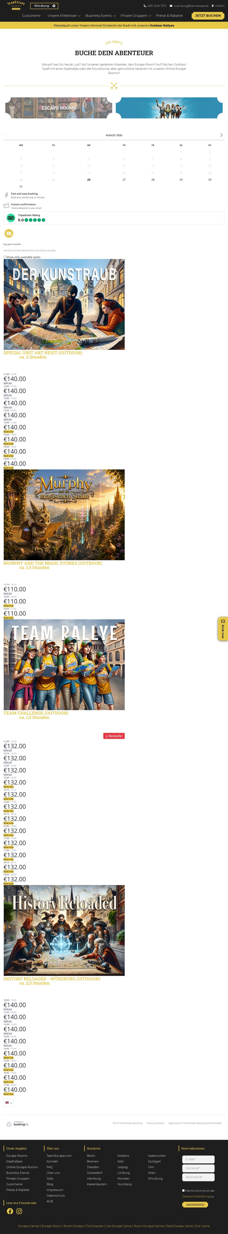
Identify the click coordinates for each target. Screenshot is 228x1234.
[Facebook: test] (10, 1214)
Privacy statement (155, 1123)
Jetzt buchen (208, 16)
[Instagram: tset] (19, 1214)
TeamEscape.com (59, 1155)
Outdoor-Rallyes (162, 25)
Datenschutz (56, 1195)
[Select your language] (9, 1103)
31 (21, 187)
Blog (50, 1184)
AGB (50, 1201)
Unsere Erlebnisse (62, 16)
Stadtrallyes (14, 1161)
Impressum (55, 1190)
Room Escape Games (149, 1226)
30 (209, 180)
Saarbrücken (157, 1155)
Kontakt (52, 1161)
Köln (121, 1161)
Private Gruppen (134, 16)
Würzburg (41, 5)
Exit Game (202, 1226)
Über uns (53, 1173)
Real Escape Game (180, 1226)
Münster (123, 1178)
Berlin (91, 1155)
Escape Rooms (59, 108)
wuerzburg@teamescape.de (191, 5)
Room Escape (74, 1226)
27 (124, 180)
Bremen (93, 1161)
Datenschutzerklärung (196, 1196)
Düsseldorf (94, 1173)
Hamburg (94, 1178)
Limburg (124, 1173)
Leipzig (123, 1167)
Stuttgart (154, 1161)
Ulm (151, 1167)
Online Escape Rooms (22, 1167)
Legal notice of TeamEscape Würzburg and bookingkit (195, 1123)
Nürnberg (125, 1184)
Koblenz (123, 1155)
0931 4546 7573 (157, 5)
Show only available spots (23, 257)
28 (152, 180)
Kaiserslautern (97, 1184)
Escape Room (51, 1226)
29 (181, 180)
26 (88, 180)
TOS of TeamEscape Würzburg (127, 1123)
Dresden (93, 1167)
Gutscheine (31, 16)
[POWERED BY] (17, 1126)
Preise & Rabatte (169, 16)
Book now (9, 431)
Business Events (99, 16)
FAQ (50, 1167)
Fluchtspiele (94, 1226)
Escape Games (28, 1226)
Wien (152, 1173)
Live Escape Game (118, 1226)
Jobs (50, 1178)
